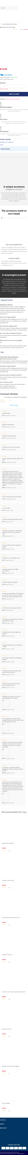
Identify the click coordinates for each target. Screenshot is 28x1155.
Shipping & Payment (7, 300)
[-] (1, 86)
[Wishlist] (1, 13)
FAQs (2, 352)
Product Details (5, 149)
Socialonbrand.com (15, 1152)
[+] (7, 86)
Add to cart (14, 94)
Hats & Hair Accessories (15, 99)
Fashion (7, 99)
